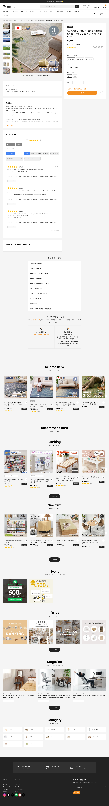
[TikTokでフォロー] (8, 795)
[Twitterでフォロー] (23, 795)
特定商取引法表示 (18, 789)
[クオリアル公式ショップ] (12, 6)
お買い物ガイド (6, 789)
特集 (4, 782)
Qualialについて (6, 786)
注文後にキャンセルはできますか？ (39, 273)
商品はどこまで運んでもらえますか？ (39, 283)
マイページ (85, 7)
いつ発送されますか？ (35, 268)
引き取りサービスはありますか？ (38, 293)
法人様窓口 (5, 791)
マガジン (5, 784)
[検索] (77, 6)
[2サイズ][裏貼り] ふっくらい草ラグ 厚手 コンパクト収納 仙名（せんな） (39, 405)
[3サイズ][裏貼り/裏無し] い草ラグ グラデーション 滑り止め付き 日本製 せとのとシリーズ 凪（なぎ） (65, 404)
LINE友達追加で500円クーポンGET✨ (54, 1)
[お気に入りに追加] (101, 93)
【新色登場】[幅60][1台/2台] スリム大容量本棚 (14, 541)
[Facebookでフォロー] (16, 795)
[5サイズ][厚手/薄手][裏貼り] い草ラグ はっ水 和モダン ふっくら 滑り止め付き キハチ (14, 404)
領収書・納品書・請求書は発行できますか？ (41, 308)
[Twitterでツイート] (99, 47)
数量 (68, 82)
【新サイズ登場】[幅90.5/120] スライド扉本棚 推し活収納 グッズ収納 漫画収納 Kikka (39, 480)
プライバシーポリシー (19, 786)
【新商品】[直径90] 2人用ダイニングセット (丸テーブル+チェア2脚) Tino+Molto (91, 542)
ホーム (4, 20)
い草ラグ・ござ (22, 20)
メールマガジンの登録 (101, 13)
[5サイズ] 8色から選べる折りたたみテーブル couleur (91, 477)
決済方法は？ (33, 303)
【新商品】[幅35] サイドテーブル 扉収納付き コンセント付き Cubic (39, 541)
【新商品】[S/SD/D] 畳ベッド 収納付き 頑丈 (65, 541)
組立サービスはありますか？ (37, 288)
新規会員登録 (18, 779)
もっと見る (54, 496)
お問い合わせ (6, 15)
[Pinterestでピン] (96, 47)
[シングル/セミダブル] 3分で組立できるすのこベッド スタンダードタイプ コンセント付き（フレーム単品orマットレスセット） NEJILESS (65, 478)
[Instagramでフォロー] (4, 795)
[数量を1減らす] (74, 82)
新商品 (45, 11)
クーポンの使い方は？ (35, 298)
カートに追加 (82, 93)
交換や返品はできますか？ (36, 278)
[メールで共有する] (102, 47)
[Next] (106, 396)
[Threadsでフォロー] (12, 795)
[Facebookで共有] (94, 47)
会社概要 (17, 791)
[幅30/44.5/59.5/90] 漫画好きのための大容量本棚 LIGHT (13, 480)
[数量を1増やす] (81, 82)
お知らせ (5, 779)
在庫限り (51, 11)
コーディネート (24, 11)
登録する (76, 792)
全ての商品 (9, 20)
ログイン (17, 782)
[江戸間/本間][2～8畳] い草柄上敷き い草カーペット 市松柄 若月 (91, 403)
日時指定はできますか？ (36, 263)
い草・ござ (15, 20)
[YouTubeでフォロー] (20, 795)
